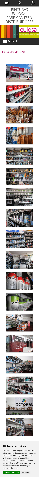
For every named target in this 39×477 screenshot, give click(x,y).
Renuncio (15, 472)
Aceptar (7, 472)
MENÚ (12, 41)
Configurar (25, 472)
